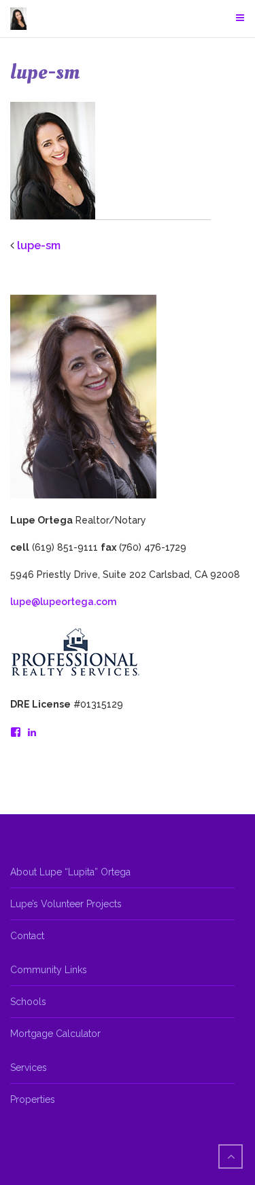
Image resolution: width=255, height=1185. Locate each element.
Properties (32, 1099)
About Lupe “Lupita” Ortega (70, 872)
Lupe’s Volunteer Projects (66, 903)
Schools (28, 1001)
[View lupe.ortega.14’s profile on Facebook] (15, 732)
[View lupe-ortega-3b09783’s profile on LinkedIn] (32, 732)
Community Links (48, 969)
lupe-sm (39, 245)
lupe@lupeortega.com (63, 601)
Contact (27, 935)
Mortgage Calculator (55, 1033)
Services (28, 1067)
